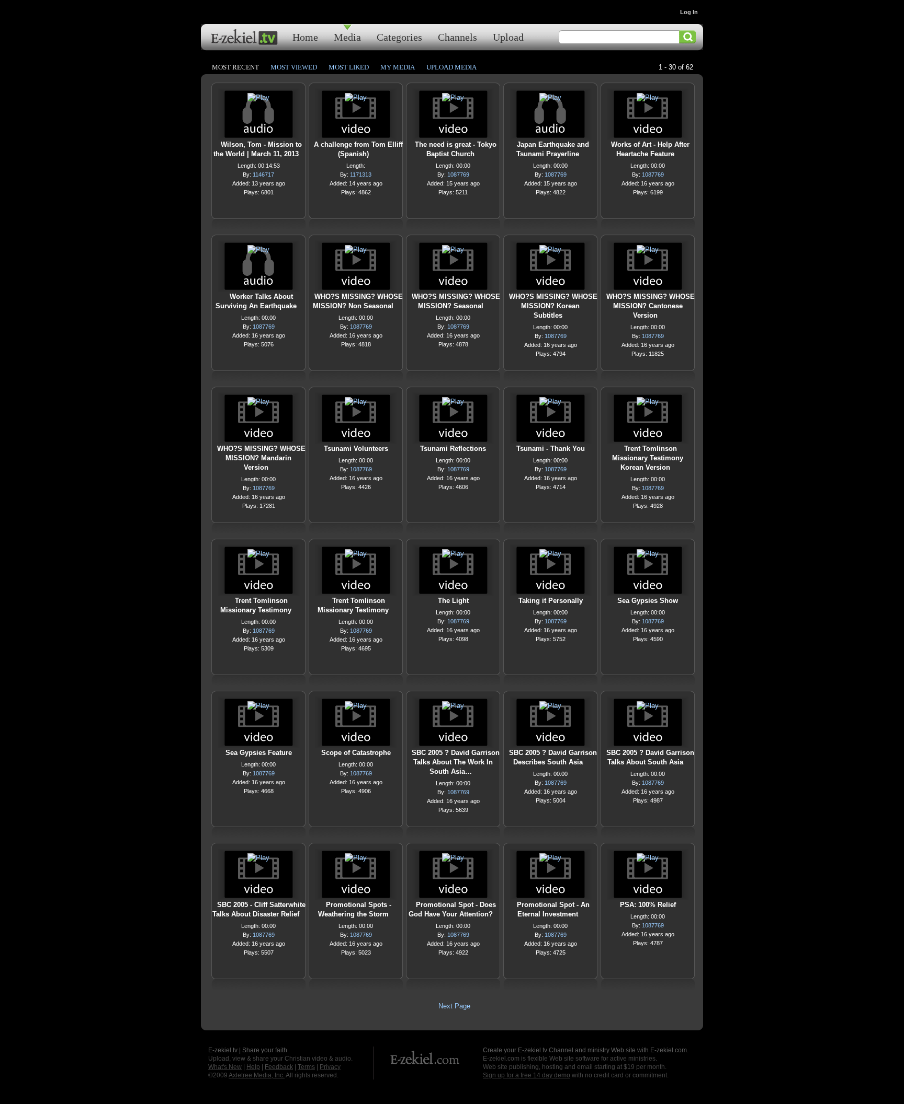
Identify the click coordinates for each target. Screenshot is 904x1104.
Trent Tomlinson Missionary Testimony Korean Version (647, 458)
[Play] (258, 100)
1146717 (263, 174)
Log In (689, 12)
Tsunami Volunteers (356, 448)
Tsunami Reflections (453, 448)
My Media (397, 67)
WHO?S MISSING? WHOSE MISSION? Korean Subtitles (553, 306)
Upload (508, 36)
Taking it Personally (550, 601)
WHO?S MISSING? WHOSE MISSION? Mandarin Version (261, 458)
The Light (453, 601)
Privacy (330, 1067)
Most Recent (235, 67)
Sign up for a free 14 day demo (526, 1075)
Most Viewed (293, 67)
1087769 (458, 174)
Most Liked (349, 67)
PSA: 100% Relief (648, 905)
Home (305, 36)
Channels (457, 36)
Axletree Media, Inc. (257, 1075)
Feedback (279, 1067)
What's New (225, 1067)
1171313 (360, 174)
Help (253, 1067)
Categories (399, 36)
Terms (306, 1067)
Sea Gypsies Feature (258, 753)
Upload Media (451, 67)
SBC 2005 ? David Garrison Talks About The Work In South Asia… (456, 762)
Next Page (454, 1006)
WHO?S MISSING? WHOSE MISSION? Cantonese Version (650, 306)
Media (347, 36)
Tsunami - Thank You (550, 448)
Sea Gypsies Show (647, 601)
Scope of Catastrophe (356, 753)
